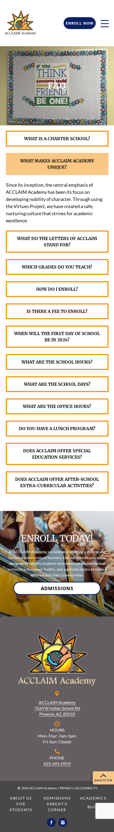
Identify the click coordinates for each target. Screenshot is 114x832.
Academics (93, 798)
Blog (93, 807)
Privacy (66, 788)
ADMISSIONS (57, 588)
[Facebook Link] (51, 822)
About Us (21, 798)
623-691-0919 (57, 763)
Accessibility (86, 788)
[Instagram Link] (62, 822)
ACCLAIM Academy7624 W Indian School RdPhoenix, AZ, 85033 (57, 708)
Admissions (57, 798)
